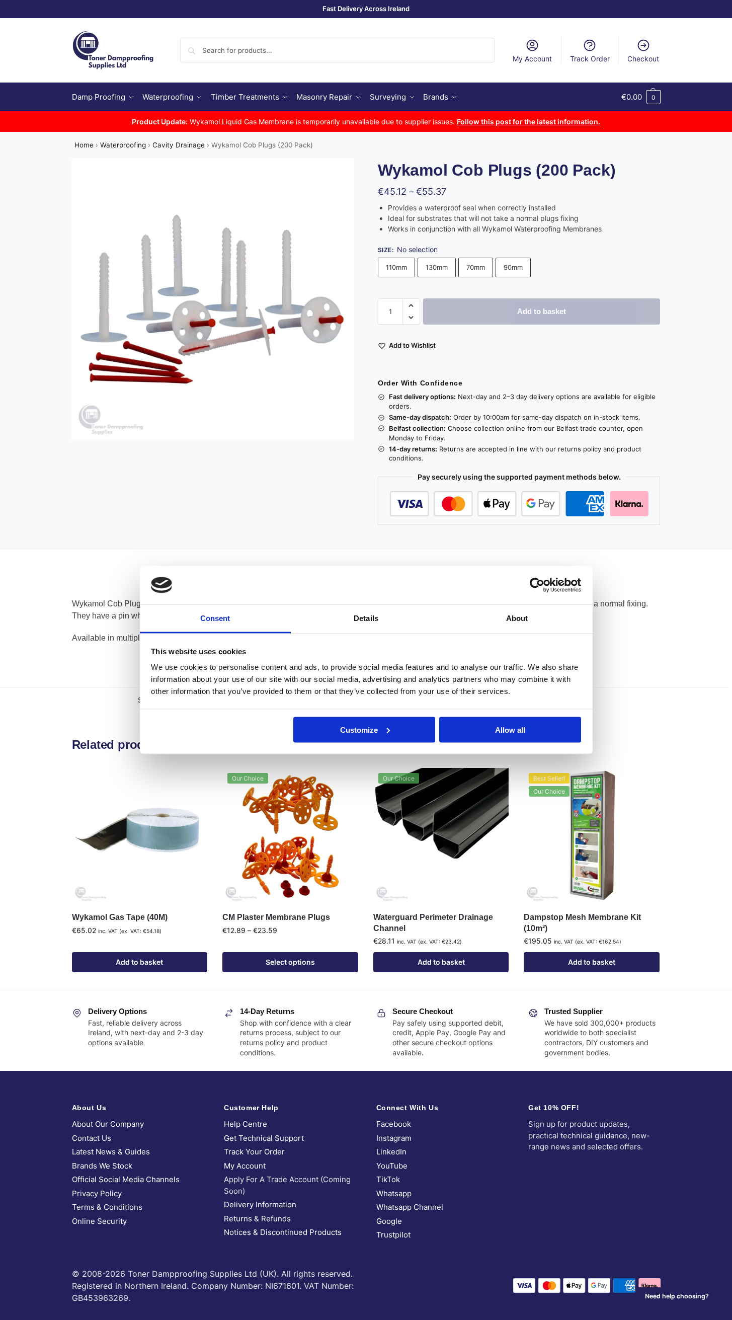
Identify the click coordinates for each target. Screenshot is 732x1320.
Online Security (99, 1221)
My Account (532, 58)
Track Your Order (254, 1151)
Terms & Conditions (107, 1207)
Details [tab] (366, 618)
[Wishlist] (192, 783)
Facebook (393, 1124)
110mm (396, 267)
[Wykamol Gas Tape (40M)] (140, 836)
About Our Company (108, 1124)
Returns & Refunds (257, 1218)
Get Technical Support (264, 1138)
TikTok (388, 1179)
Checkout (643, 58)
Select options (290, 962)
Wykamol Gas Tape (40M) (120, 917)
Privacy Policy (97, 1193)
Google (389, 1221)
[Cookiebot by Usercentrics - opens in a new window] (537, 584)
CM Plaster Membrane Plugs (276, 917)
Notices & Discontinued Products (283, 1232)
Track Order (590, 58)
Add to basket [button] (139, 962)
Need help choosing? (677, 1296)
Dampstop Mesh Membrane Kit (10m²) (582, 923)
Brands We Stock (102, 1166)
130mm (437, 267)
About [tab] (517, 618)
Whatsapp (394, 1193)
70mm (475, 267)
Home (84, 145)
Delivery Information (260, 1204)
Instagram (394, 1138)
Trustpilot (393, 1234)
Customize (359, 729)
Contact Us (91, 1138)
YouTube (392, 1166)
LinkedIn (391, 1151)
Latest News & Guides (111, 1151)
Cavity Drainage (178, 145)
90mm (513, 267)
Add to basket (541, 311)
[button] (641, 97)
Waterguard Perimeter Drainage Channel (433, 923)
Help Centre (245, 1124)
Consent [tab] (215, 618)
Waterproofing (123, 145)
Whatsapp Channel (409, 1207)
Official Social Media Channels (126, 1179)
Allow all (510, 729)
